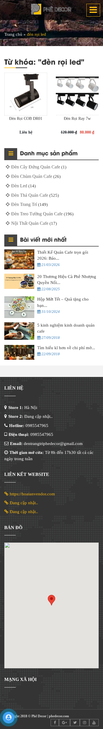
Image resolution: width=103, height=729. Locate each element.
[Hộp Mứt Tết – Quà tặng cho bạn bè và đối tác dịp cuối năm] (19, 307)
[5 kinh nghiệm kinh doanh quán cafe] (19, 331)
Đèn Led (19, 185)
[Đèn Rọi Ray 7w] (77, 94)
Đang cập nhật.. (24, 502)
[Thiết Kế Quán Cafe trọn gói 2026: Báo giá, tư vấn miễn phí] (19, 259)
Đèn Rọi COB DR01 (25, 118)
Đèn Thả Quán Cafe (29, 195)
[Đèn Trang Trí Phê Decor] (51, 10)
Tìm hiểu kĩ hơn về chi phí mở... (66, 347)
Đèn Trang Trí (24, 204)
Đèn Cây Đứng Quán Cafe (35, 166)
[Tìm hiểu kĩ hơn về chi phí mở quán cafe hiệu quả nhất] (19, 352)
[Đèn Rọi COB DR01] (25, 94)
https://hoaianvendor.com (32, 494)
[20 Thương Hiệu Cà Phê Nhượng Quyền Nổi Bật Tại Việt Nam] (19, 281)
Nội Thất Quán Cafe (29, 223)
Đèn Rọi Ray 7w (77, 118)
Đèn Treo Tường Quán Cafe (37, 213)
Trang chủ (13, 34)
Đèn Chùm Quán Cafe (31, 176)
